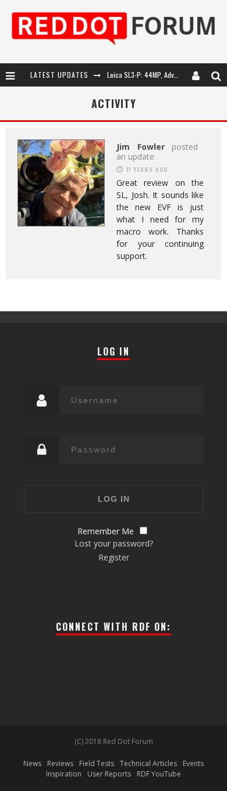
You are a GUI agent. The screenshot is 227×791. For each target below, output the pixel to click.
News (32, 763)
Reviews (60, 763)
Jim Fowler (140, 146)
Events (193, 763)
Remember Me (105, 531)
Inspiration (63, 774)
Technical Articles (148, 763)
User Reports (109, 774)
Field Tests (96, 763)
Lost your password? (114, 543)
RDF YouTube (159, 774)
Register (113, 557)
